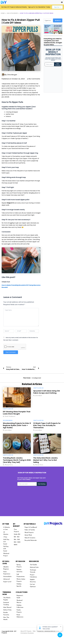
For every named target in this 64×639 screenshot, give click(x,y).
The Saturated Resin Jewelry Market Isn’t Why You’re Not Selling (45, 460)
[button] (61, 2)
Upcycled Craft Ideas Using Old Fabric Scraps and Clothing (46, 392)
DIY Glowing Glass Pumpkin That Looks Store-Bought (16, 412)
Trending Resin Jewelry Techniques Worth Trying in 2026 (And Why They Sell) (17, 460)
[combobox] (48, 20)
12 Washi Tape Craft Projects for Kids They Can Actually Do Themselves (47, 425)
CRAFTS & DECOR (8, 409)
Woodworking (7, 420)
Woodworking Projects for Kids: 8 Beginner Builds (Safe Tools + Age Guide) (17, 425)
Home (3, 13)
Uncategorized (12, 13)
